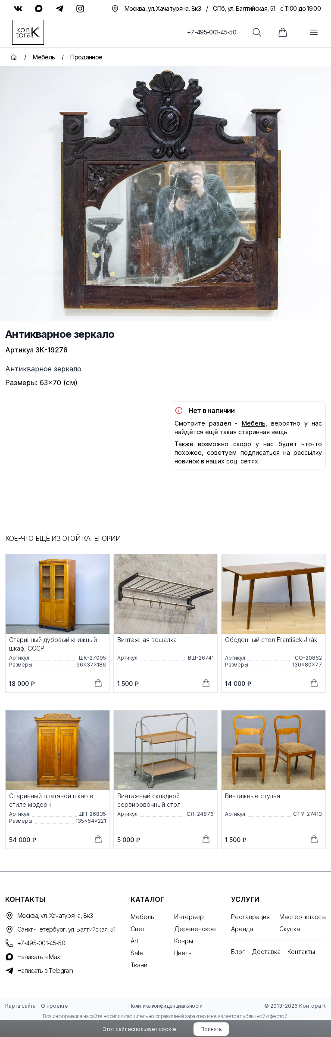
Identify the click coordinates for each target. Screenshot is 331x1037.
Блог (238, 951)
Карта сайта (20, 1006)
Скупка (289, 928)
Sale (137, 953)
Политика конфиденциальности (165, 1006)
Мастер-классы (302, 916)
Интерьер (189, 916)
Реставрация (250, 916)
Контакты (301, 951)
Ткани (139, 965)
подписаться (260, 452)
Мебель (253, 423)
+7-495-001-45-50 (211, 32)
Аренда (242, 928)
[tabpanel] (165, 193)
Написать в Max (38, 956)
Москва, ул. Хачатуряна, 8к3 (55, 915)
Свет (138, 928)
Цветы (183, 953)
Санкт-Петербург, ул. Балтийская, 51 (66, 929)
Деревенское (195, 928)
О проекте (54, 1006)
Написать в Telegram (45, 970)
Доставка (266, 951)
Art (134, 940)
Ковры (183, 940)
